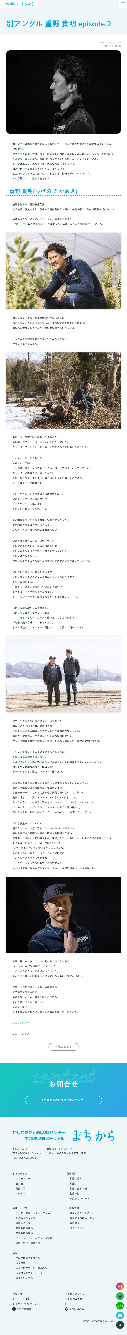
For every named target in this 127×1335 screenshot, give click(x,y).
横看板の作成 (22, 1223)
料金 (72, 1183)
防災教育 (20, 1263)
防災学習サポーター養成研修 (31, 1268)
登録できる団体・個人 (82, 1218)
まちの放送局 (76, 1309)
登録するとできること (82, 1213)
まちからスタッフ (75, 1293)
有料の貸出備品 (24, 1233)
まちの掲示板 (23, 1309)
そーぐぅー (18, 1298)
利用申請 (75, 1193)
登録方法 (75, 1223)
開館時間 (20, 1188)
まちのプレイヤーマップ (25, 1303)
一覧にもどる (63, 1046)
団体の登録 (73, 1208)
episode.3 (17, 1023)
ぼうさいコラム (24, 1278)
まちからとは (19, 1173)
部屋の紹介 (76, 1178)
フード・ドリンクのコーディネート (35, 1213)
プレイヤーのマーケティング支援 (34, 1238)
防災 (14, 1253)
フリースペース (24, 1178)
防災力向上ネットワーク (29, 1273)
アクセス (20, 1193)
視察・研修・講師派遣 (27, 1243)
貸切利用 (72, 1173)
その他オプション (25, 1218)
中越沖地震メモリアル (27, 1258)
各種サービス (19, 1208)
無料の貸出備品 (24, 1228)
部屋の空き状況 (78, 1188)
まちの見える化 (73, 1298)
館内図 (19, 1183)
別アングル (71, 1303)
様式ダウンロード (80, 1198)
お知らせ (17, 1293)
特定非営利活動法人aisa (103, 1321)
